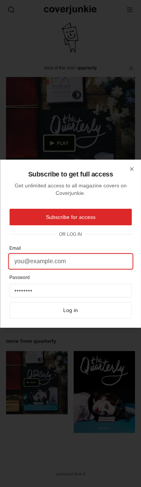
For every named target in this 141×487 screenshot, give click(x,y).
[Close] (132, 169)
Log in (70, 310)
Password (19, 277)
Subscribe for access (71, 217)
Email (15, 248)
